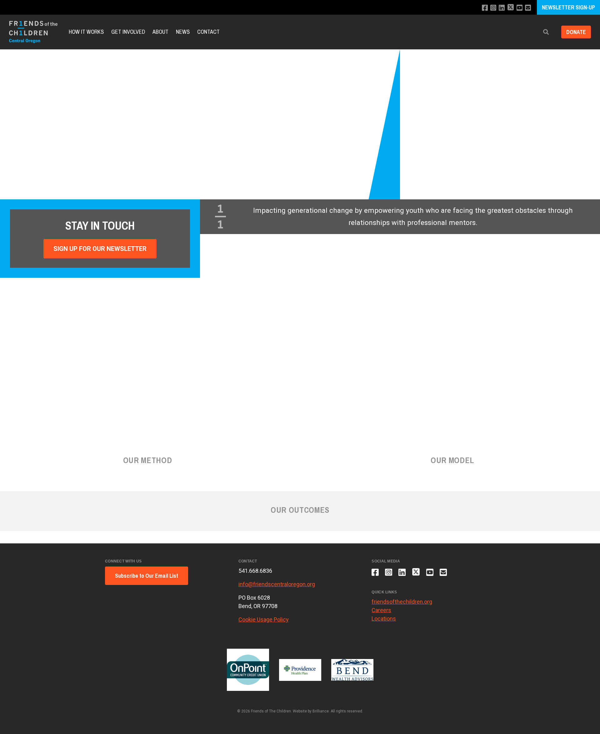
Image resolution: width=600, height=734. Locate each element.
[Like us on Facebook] (485, 8)
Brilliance (320, 711)
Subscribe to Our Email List (146, 576)
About (160, 32)
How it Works (86, 32)
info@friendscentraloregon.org (276, 584)
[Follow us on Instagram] (493, 8)
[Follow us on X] (510, 7)
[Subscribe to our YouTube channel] (519, 8)
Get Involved (128, 32)
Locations (384, 618)
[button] (546, 32)
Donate (576, 32)
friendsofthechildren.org (402, 601)
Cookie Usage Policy (263, 619)
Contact (208, 32)
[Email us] (528, 8)
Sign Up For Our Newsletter (100, 248)
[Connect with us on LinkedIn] (502, 8)
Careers (381, 610)
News (183, 32)
